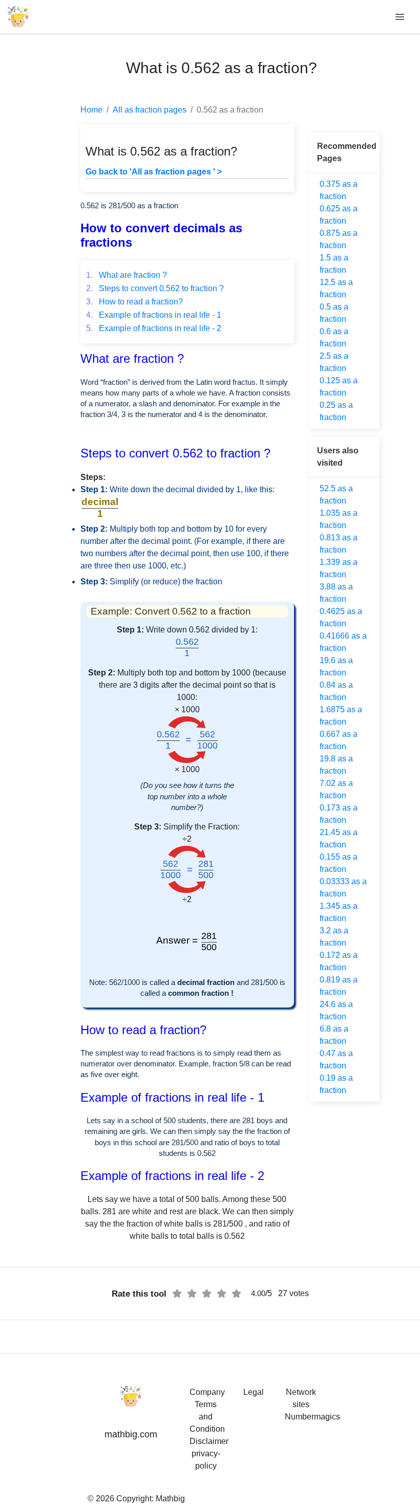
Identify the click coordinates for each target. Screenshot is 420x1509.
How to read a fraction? (134, 301)
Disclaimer (209, 1441)
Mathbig (170, 1498)
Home (91, 109)
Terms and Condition (207, 1416)
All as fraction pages (149, 109)
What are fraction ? (126, 275)
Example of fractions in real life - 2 (153, 328)
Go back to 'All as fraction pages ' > (154, 171)
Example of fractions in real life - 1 (153, 315)
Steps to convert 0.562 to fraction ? (155, 288)
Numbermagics (312, 1416)
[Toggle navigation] (400, 17)
